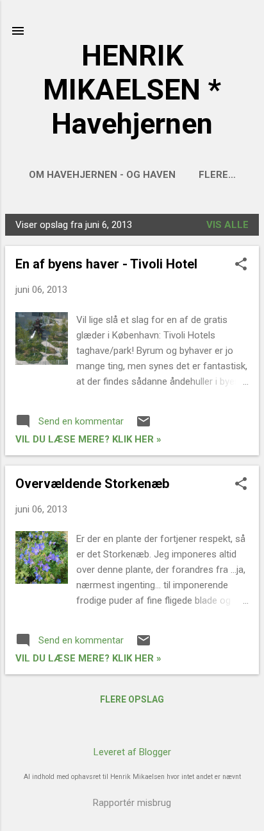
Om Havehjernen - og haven (102, 174)
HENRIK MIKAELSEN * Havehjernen (132, 90)
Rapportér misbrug (132, 803)
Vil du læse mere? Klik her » (88, 439)
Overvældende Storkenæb (92, 483)
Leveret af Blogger (132, 752)
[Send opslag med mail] (143, 426)
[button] (241, 265)
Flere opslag (132, 699)
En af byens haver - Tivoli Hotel (106, 264)
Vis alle (227, 225)
